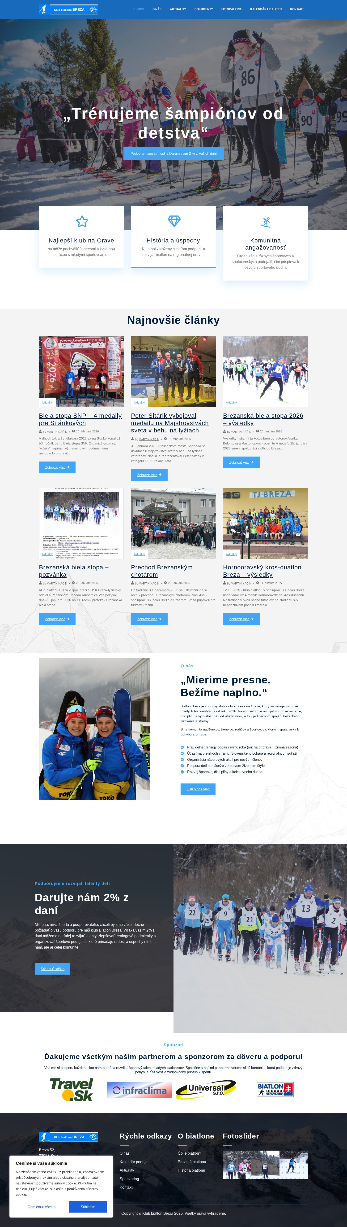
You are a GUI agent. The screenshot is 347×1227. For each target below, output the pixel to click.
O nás (156, 9)
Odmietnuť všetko (41, 1207)
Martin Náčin (57, 432)
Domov (138, 9)
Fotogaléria (231, 9)
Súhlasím (88, 1207)
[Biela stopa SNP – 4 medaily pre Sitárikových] (81, 371)
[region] (61, 1187)
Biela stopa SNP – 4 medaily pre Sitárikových (80, 419)
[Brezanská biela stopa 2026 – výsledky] (265, 371)
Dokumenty (204, 9)
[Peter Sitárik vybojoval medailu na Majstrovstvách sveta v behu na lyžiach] (173, 371)
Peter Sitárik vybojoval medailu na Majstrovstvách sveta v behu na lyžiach (170, 423)
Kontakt (297, 9)
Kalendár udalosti (266, 9)
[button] (227, 1144)
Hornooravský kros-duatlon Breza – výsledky (262, 571)
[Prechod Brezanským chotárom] (173, 523)
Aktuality (178, 9)
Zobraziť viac (55, 467)
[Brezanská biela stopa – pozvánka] (81, 523)
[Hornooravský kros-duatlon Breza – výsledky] (265, 523)
